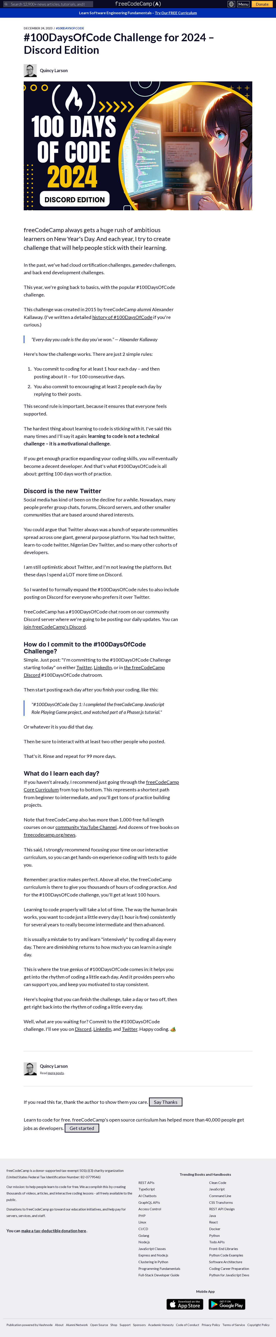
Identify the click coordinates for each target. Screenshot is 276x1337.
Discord (83, 1029)
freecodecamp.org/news (49, 835)
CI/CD (143, 1229)
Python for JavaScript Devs (229, 1275)
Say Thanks (165, 1102)
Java (212, 1215)
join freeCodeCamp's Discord (55, 627)
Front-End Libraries (223, 1249)
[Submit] (6, 4)
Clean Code (217, 1182)
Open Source (99, 1325)
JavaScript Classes (152, 1249)
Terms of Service (233, 1325)
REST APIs (146, 1182)
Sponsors (139, 1325)
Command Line (220, 1196)
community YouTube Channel (86, 827)
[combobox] (48, 4)
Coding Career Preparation (229, 1268)
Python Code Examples (226, 1255)
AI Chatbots (147, 1196)
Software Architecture (225, 1262)
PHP (142, 1215)
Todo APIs (217, 1242)
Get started (82, 1128)
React (213, 1222)
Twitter (84, 667)
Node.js (144, 1242)
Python (214, 1235)
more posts (56, 1073)
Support (125, 1325)
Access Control (149, 1209)
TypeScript (146, 1189)
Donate (262, 4)
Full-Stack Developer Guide (158, 1275)
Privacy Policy (211, 1325)
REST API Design (222, 1209)
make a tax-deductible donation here (53, 1230)
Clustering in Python (153, 1262)
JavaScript (217, 1189)
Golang (143, 1235)
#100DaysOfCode (70, 28)
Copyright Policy (258, 1325)
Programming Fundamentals (159, 1268)
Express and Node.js (153, 1255)
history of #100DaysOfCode (122, 317)
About (59, 1325)
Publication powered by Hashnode (29, 1325)
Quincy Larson (54, 70)
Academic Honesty (161, 1325)
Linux (142, 1222)
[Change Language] (231, 4)
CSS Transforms (221, 1202)
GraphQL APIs (149, 1202)
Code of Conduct (187, 1325)
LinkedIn (103, 667)
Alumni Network (77, 1325)
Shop (113, 1325)
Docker (214, 1229)
